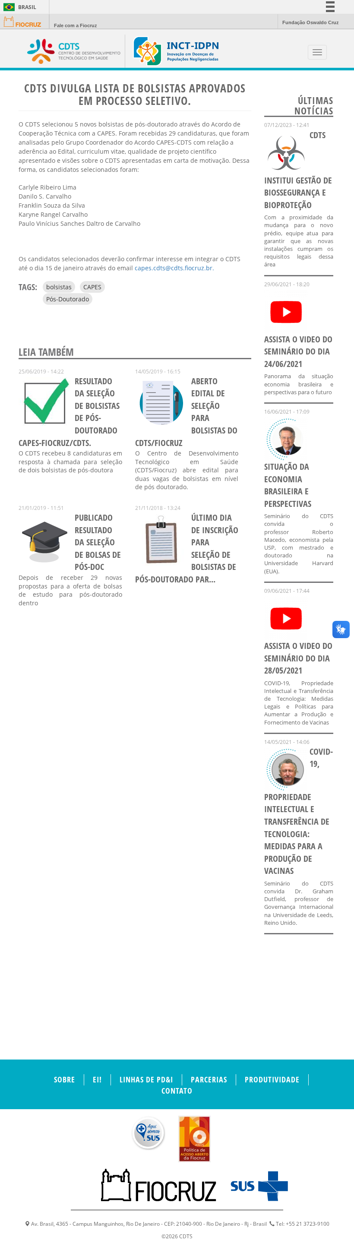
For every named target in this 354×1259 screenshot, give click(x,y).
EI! (97, 1079)
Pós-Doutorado (67, 299)
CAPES (92, 287)
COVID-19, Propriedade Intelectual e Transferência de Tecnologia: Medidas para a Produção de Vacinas (298, 811)
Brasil (18, 7)
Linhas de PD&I (146, 1079)
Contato (177, 1090)
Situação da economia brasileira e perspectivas (287, 485)
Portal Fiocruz (25, 21)
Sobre (64, 1079)
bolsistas (59, 287)
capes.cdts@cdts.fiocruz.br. (174, 268)
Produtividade (272, 1079)
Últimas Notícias (313, 105)
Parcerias (209, 1079)
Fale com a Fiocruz (75, 25)
